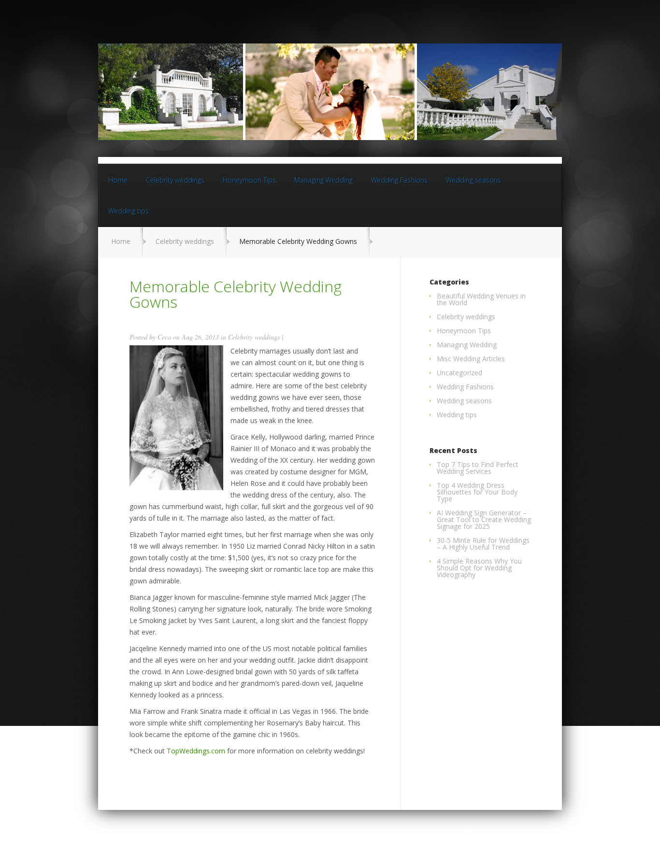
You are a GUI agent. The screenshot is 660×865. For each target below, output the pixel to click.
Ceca (164, 336)
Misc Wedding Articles (471, 358)
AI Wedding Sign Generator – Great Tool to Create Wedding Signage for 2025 (484, 519)
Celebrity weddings (175, 179)
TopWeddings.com (196, 750)
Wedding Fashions (399, 179)
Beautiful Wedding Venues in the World (481, 299)
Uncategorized (459, 372)
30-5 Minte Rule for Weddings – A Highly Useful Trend (483, 544)
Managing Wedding (323, 179)
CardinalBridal (479, 834)
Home (118, 179)
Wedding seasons (473, 179)
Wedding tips (128, 210)
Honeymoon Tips (249, 179)
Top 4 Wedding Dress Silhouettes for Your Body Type (477, 492)
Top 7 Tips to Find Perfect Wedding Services (477, 468)
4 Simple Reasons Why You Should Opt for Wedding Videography (479, 567)
